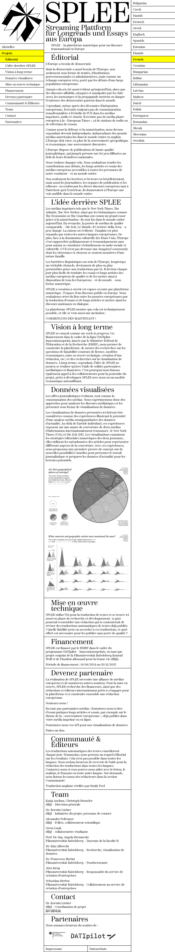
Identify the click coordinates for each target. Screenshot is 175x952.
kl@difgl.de (53, 910)
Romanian (140, 122)
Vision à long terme (18, 72)
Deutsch (138, 22)
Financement (14, 90)
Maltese (138, 97)
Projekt (7, 53)
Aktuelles (8, 47)
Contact (10, 115)
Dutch (137, 103)
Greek (137, 28)
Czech (137, 9)
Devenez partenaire (18, 97)
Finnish (138, 53)
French (138, 59)
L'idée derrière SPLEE (20, 65)
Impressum (54, 949)
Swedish (138, 140)
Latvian (138, 90)
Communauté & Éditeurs (22, 103)
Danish (138, 15)
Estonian (139, 47)
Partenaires (13, 122)
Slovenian (139, 134)
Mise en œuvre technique (22, 84)
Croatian (139, 65)
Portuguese (141, 115)
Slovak (137, 128)
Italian (137, 78)
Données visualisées (19, 78)
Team (9, 109)
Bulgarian (140, 3)
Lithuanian (140, 84)
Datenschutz (98, 949)
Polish (137, 109)
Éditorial (11, 59)
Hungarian (140, 72)
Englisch (139, 34)
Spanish (138, 40)
